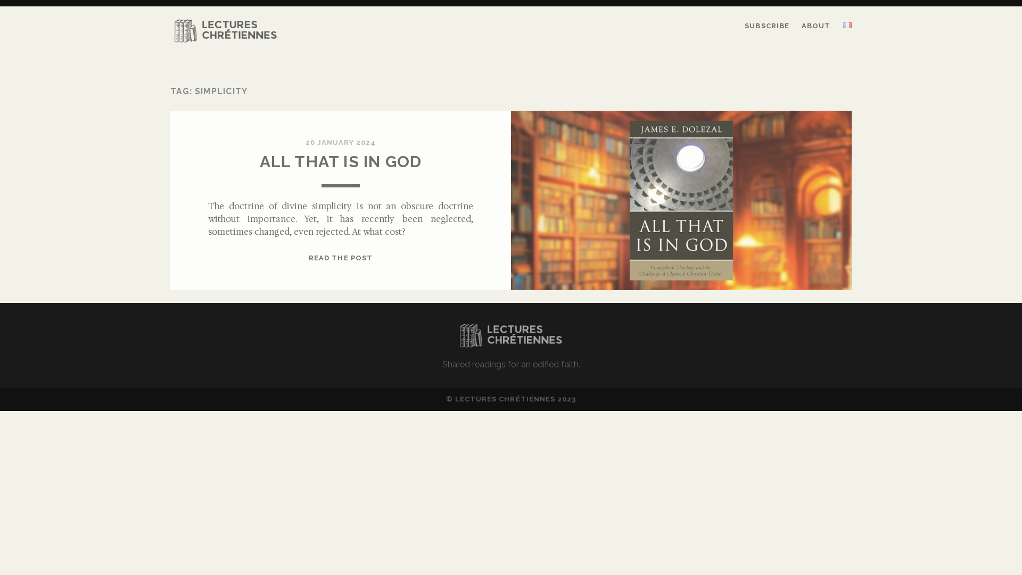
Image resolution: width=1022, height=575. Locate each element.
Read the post (341, 258)
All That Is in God (341, 161)
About (816, 26)
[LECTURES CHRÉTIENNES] (225, 40)
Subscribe (767, 26)
